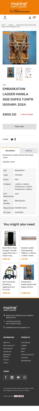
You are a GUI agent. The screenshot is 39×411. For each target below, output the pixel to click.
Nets (23, 352)
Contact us (7, 352)
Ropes (23, 349)
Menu (5, 18)
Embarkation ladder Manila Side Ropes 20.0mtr (28, 284)
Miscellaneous (26, 361)
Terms (5, 363)
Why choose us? (9, 346)
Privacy (6, 360)
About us (6, 343)
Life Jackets (25, 343)
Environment (8, 349)
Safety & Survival (27, 355)
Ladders (24, 346)
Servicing (24, 358)
